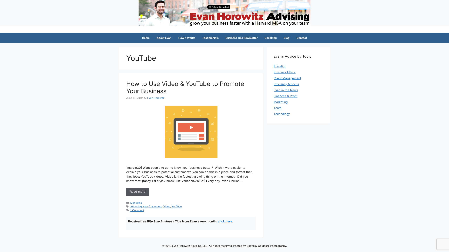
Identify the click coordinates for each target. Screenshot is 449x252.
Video (166, 206)
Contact (302, 38)
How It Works (186, 38)
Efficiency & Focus (286, 84)
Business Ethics (285, 72)
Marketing (136, 202)
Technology (282, 114)
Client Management (287, 78)
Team (278, 108)
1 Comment (137, 210)
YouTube (177, 206)
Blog (287, 38)
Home (146, 38)
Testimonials (210, 38)
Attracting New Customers (146, 206)
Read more (137, 191)
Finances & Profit (285, 96)
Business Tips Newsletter (242, 38)
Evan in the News (286, 90)
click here (225, 221)
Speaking (271, 38)
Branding (280, 66)
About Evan (164, 38)
